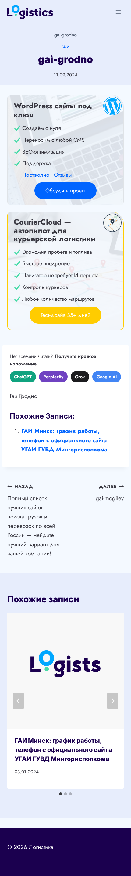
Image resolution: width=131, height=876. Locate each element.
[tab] (60, 793)
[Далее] (112, 701)
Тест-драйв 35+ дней (65, 315)
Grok (80, 377)
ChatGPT (23, 377)
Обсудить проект (65, 191)
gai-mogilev (110, 492)
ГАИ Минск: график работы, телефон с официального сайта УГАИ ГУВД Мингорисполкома (64, 440)
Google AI (107, 377)
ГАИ (65, 47)
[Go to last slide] (18, 701)
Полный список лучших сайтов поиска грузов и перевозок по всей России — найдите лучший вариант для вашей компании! (33, 520)
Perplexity (53, 377)
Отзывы (63, 175)
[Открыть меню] (118, 12)
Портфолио (35, 175)
